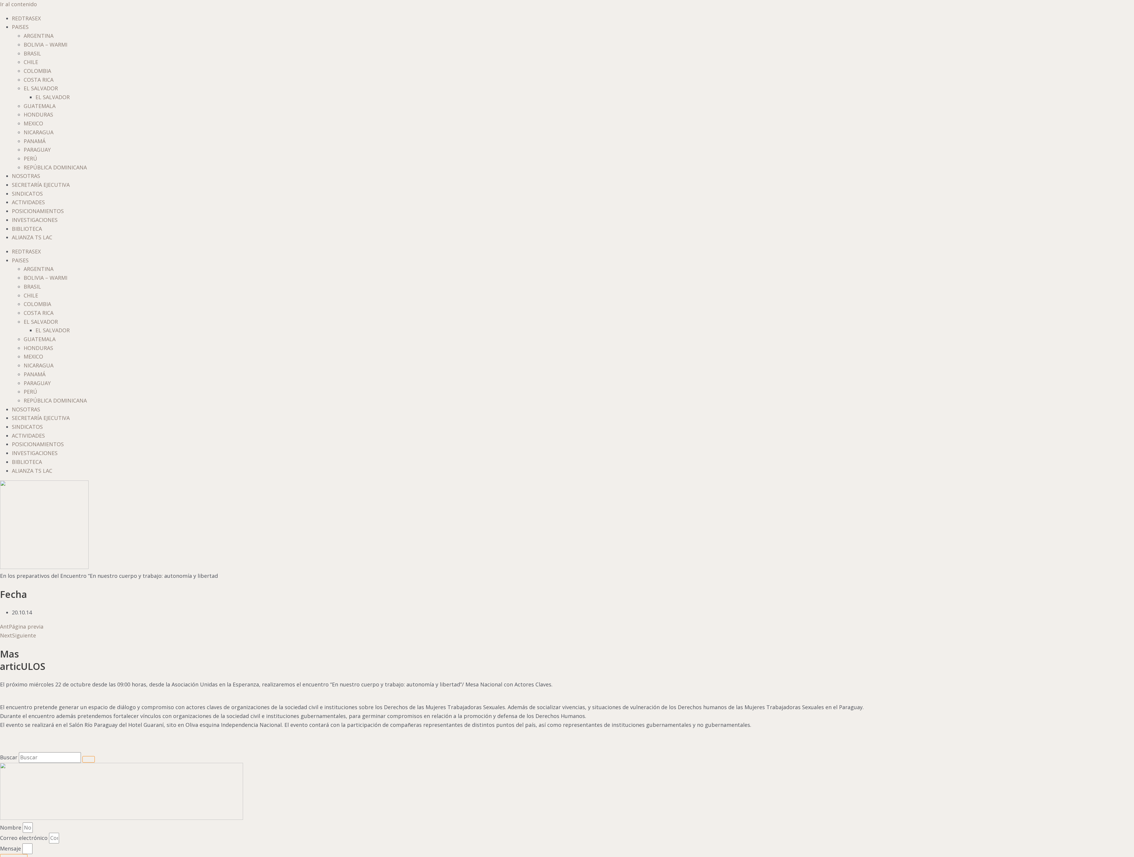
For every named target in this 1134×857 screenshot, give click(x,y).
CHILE (31, 62)
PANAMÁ (34, 141)
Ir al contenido (18, 4)
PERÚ (30, 158)
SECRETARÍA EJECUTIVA (41, 184)
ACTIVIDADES (28, 202)
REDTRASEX (26, 18)
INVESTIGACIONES (35, 219)
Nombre (11, 827)
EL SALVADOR (41, 88)
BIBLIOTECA (27, 228)
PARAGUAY (37, 149)
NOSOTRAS (26, 175)
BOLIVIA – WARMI (45, 44)
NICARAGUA (38, 132)
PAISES (20, 26)
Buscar (8, 757)
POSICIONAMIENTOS (38, 211)
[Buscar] (88, 759)
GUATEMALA (40, 105)
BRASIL (32, 53)
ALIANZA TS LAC (32, 237)
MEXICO (33, 123)
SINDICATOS (27, 193)
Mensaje (11, 848)
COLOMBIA (37, 70)
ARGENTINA (38, 35)
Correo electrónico (24, 837)
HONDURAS (38, 114)
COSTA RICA (38, 79)
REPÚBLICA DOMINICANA (55, 167)
